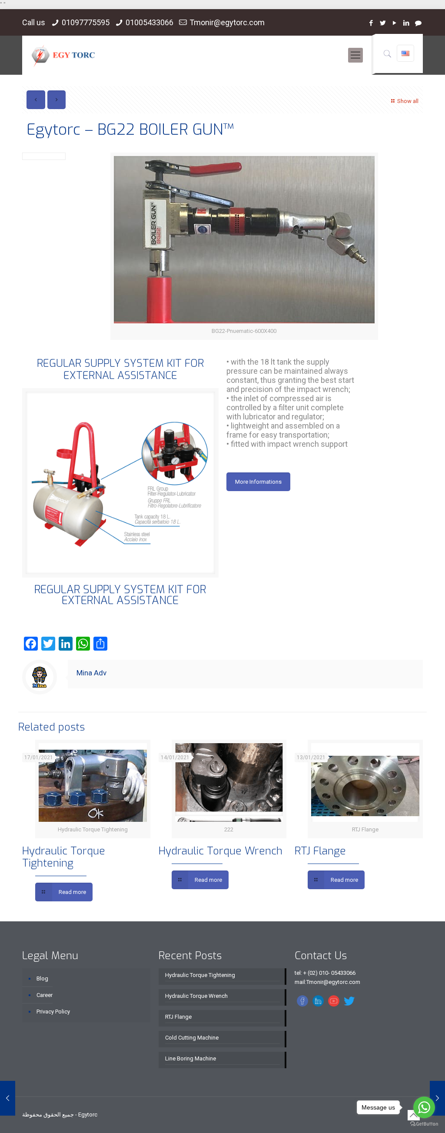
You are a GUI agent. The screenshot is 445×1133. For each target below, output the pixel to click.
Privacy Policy (53, 1011)
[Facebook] (371, 23)
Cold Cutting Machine (192, 1037)
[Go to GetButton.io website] (424, 1124)
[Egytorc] (63, 55)
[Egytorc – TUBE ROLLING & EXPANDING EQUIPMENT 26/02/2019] (7, 1098)
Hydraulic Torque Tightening (63, 857)
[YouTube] (394, 23)
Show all (407, 101)
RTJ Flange (320, 851)
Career (45, 995)
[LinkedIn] (406, 23)
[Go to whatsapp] (424, 1107)
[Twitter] (383, 23)
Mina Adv (91, 672)
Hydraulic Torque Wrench (220, 851)
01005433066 (149, 22)
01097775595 (86, 22)
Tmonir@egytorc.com (227, 22)
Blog (42, 978)
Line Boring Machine (190, 1058)
